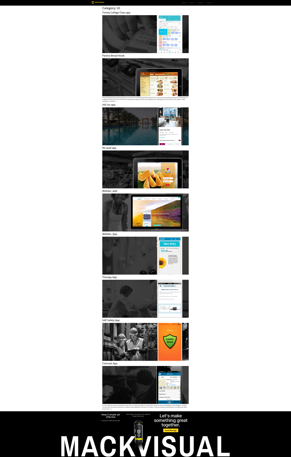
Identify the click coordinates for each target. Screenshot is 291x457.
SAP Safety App (111, 320)
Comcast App (109, 363)
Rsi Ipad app (109, 147)
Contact (209, 3)
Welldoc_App (109, 234)
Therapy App (109, 277)
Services (200, 3)
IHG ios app (108, 104)
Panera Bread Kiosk (113, 55)
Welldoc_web (109, 190)
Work (191, 3)
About (183, 3)
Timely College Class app (116, 12)
